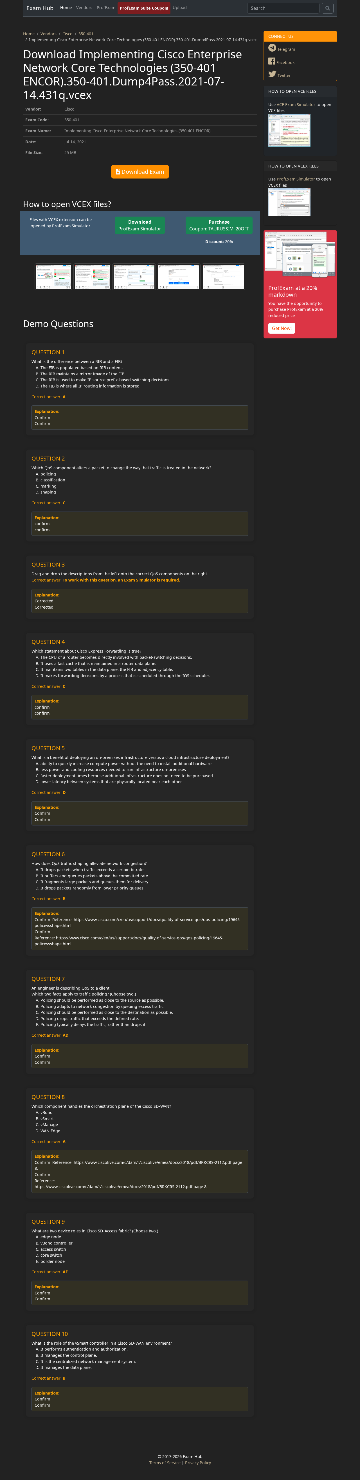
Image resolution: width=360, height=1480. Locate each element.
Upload (180, 7)
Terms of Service (165, 1462)
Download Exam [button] (142, 171)
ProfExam (106, 7)
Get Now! (282, 328)
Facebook (285, 62)
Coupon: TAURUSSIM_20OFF (219, 225)
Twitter (283, 75)
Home (66, 7)
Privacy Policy (198, 1462)
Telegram (285, 49)
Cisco (67, 33)
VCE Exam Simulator (296, 104)
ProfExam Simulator (139, 225)
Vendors (84, 7)
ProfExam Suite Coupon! (144, 8)
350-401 (85, 33)
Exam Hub (39, 8)
